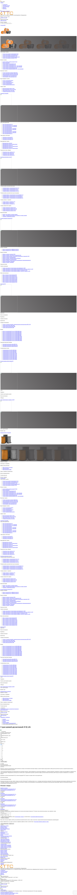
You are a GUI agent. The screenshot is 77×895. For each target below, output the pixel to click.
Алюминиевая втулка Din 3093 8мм (9, 351)
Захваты (2, 864)
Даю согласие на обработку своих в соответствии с (22, 816)
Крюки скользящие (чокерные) (9, 261)
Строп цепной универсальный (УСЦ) (10, 61)
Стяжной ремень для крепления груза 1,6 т (11, 559)
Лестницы (2, 860)
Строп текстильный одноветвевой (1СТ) (10, 53)
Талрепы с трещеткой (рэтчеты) (9, 216)
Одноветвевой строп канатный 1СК (10, 75)
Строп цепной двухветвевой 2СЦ (9, 64)
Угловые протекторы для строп (9, 91)
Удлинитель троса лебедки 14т (8, 155)
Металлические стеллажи (8, 467)
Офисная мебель (6, 468)
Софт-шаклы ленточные (5, 839)
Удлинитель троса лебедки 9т (8, 154)
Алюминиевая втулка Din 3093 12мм (10, 355)
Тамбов (1, 2)
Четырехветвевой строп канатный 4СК (10, 74)
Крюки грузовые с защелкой (8, 262)
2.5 (2, 748)
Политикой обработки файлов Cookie (41, 821)
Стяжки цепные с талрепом (5, 846)
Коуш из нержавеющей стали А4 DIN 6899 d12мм (12, 337)
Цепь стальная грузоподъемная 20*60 (10, 279)
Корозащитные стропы (4, 840)
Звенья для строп (3, 852)
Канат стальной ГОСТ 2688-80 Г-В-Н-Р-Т (11, 249)
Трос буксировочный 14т (7, 133)
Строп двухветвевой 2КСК (8, 80)
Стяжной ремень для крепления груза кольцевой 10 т (13, 197)
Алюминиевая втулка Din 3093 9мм (9, 352)
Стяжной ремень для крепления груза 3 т (10, 560)
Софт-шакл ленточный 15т (8, 138)
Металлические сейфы (7, 469)
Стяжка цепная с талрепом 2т (8, 202)
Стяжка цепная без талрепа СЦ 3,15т (10, 208)
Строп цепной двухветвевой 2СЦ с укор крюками (12, 66)
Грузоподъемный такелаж (6, 218)
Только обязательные (4, 823)
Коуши (1, 834)
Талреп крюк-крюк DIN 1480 (8, 327)
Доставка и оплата (6, 5)
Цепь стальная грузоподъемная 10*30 (10, 276)
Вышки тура (2, 857)
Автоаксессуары (4, 93)
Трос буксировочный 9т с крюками (9, 131)
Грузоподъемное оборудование (6, 361)
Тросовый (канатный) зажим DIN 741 (10, 344)
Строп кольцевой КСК (7, 81)
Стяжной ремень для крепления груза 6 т (10, 190)
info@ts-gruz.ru (3, 889)
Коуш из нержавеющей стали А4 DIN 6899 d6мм (12, 334)
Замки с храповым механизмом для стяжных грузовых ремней (15, 215)
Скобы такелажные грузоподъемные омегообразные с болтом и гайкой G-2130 (18, 269)
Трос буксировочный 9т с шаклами (9, 132)
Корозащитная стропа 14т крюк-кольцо (10, 146)
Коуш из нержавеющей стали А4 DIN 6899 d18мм (12, 340)
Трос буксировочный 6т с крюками (9, 128)
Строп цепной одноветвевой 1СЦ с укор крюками (12, 65)
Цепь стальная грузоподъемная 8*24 (10, 275)
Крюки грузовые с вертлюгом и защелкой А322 (12, 255)
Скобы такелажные (4, 853)
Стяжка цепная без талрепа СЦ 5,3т (9, 209)
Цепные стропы (6, 722)
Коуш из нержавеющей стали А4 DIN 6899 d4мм (12, 332)
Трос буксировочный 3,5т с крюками (10, 125)
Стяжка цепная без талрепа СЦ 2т (9, 207)
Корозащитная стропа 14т (8, 145)
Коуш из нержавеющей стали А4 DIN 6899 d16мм (12, 339)
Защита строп (3, 829)
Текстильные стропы (4, 825)
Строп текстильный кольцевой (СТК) (10, 55)
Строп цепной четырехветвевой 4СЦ (10, 67)
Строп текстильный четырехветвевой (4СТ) (11, 56)
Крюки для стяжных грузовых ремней (10, 214)
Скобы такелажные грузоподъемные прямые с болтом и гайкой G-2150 (16, 271)
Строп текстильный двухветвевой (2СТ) (10, 54)
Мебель (1, 861)
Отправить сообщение (5, 817)
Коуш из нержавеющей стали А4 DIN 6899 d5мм (12, 333)
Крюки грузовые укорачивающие (9, 257)
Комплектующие (3, 848)
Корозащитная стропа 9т (7, 143)
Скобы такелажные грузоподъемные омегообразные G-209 (14, 268)
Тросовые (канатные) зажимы (6, 835)
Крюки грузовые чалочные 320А (9, 254)
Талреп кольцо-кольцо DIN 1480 (9, 326)
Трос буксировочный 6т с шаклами (9, 129)
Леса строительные (4, 856)
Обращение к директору (5, 717)
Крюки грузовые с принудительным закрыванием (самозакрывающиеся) (17, 260)
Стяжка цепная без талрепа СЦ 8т (9, 210)
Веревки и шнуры (3, 859)
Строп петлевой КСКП (7, 83)
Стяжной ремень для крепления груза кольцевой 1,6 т (13, 194)
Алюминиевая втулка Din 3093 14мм (10, 356)
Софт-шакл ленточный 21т (8, 139)
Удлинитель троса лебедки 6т (8, 153)
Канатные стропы (3, 827)
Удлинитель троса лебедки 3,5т (9, 152)
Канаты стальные (3, 850)
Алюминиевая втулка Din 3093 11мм (10, 354)
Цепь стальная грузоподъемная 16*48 (10, 278)
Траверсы (2, 863)
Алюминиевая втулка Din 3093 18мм (10, 358)
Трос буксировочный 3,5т (8, 124)
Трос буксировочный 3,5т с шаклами (10, 126)
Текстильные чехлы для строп (8, 90)
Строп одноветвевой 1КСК (8, 82)
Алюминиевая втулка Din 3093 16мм (10, 357)
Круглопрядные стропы (5, 828)
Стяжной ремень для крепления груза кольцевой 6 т (13, 196)
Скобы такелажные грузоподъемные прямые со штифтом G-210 (15, 270)
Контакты (4, 8)
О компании (5, 4)
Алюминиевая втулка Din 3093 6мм (9, 350)
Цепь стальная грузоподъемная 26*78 (10, 623)
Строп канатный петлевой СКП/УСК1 (10, 72)
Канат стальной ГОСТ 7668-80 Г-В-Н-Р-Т (11, 250)
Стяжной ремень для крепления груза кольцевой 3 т (13, 195)
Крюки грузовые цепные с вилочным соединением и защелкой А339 (16, 256)
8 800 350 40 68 (3, 20)
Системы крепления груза (6, 556)
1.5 (2, 745)
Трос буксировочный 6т (7, 127)
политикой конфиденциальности (37, 816)
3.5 (2, 750)
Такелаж (3, 283)
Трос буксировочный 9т (7, 130)
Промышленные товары (5, 432)
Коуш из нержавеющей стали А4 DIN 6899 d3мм (12, 331)
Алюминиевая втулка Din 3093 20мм (10, 359)
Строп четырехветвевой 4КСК (9, 84)
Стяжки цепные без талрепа (5, 847)
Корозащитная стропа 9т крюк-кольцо (10, 144)
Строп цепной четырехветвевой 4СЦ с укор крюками (13, 68)
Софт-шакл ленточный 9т (8, 137)
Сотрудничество (6, 6)
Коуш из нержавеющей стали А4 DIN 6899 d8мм (12, 335)
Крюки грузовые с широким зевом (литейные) (12, 258)
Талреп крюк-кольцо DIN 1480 (9, 325)
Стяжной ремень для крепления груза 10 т (11, 191)
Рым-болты (2, 832)
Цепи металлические (4, 854)
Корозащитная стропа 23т (8, 147)
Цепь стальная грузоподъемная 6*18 (10, 274)
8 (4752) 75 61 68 (3, 17)
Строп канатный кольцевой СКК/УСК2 (10, 73)
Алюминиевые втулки (4, 836)
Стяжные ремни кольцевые (5, 845)
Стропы (2, 25)
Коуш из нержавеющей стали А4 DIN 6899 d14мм (12, 338)
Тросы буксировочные (4, 838)
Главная (4, 719)
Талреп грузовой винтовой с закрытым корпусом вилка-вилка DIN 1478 (17, 324)
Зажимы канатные (3, 831)
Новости (4, 7)
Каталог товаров (6, 720)
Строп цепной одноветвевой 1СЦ (9, 63)
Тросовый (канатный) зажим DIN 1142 (10, 345)
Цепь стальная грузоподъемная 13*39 (10, 277)
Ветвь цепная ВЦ (6, 62)
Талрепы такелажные (4, 833)
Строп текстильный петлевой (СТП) (10, 57)
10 (2, 758)
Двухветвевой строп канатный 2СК (9, 76)
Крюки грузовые (3, 851)
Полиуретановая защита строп (8, 88)
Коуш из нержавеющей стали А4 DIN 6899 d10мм (12, 336)
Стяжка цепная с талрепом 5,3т (9, 203)
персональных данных (19, 816)
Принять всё (11, 823)
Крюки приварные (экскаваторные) (9, 259)
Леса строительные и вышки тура (7, 399)
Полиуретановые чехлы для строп (9, 89)
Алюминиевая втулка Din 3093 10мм (10, 353)
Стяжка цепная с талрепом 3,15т (9, 201)
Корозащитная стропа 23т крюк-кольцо (10, 148)
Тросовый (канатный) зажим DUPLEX (10, 346)
